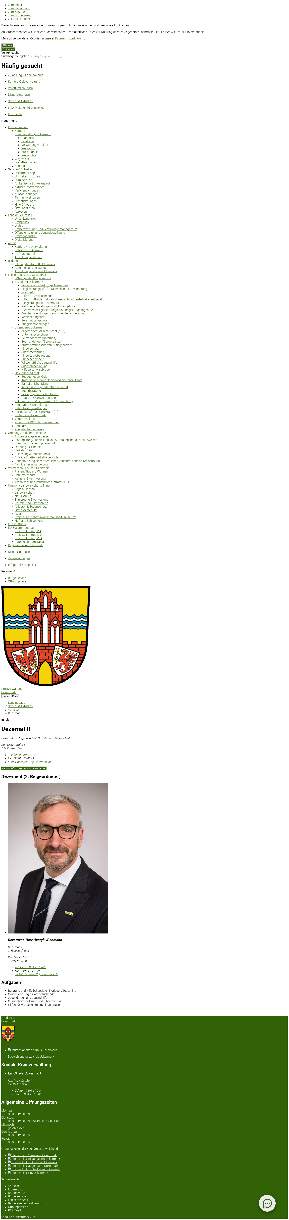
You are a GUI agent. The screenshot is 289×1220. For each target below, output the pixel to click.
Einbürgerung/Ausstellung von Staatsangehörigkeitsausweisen (56, 440)
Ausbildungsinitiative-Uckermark (36, 271)
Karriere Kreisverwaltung (31, 246)
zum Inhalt (15, 5)
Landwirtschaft (25, 492)
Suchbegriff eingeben (15, 56)
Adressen (21, 211)
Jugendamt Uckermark (30, 327)
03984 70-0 (28, 1090)
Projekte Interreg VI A (28, 538)
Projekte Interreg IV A (28, 534)
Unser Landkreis (25, 218)
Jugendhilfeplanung (34, 366)
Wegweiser (22, 159)
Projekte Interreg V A (28, 531)
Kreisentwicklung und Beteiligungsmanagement (46, 229)
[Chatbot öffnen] (267, 1203)
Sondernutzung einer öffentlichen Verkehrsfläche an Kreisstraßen (57, 461)
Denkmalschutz (25, 475)
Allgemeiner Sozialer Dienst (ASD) (43, 331)
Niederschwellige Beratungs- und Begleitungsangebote (57, 310)
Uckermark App (25, 173)
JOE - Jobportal (25, 253)
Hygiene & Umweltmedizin (38, 397)
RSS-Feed (14, 1210)
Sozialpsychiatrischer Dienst (40, 394)
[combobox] (44, 56)
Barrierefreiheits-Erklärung (25, 1203)
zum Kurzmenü (18, 12)
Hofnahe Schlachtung (29, 520)
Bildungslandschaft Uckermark (35, 264)
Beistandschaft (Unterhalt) (38, 338)
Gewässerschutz (26, 510)
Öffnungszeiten (25, 208)
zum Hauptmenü (19, 8)
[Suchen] (61, 57)
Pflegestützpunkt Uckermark (40, 303)
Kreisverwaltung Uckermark (33, 134)
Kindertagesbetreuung (36, 355)
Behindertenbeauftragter (31, 408)
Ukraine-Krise (23, 180)
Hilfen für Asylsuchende (36, 296)
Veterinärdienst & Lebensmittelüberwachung (44, 401)
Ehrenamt (21, 426)
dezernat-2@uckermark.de (30, 762)
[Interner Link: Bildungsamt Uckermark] (148, 1158)
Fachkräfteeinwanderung (31, 464)
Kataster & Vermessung (30, 478)
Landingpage (16, 702)
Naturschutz (23, 496)
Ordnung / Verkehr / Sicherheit (27, 433)
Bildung (13, 260)
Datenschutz (16, 1193)
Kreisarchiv (28, 155)
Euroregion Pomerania (29, 541)
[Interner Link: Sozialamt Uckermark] (148, 1155)
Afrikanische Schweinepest (32, 183)
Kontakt (20, 166)
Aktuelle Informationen (29, 187)
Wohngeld (28, 292)
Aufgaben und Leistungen (31, 267)
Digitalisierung (24, 239)
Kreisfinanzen (30, 152)
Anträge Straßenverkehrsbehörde (36, 457)
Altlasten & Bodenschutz (31, 506)
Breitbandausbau (26, 236)
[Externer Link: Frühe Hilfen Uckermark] (148, 1169)
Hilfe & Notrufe (24, 204)
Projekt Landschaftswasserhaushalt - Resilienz (45, 517)
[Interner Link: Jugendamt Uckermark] (148, 1165)
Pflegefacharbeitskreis (29, 429)
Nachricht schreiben (14, 768)
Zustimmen (8, 49)
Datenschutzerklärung (69, 38)
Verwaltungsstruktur (34, 145)
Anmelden (14, 1186)
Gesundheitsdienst (27, 373)
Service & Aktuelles (20, 169)
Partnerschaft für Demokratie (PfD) (38, 411)
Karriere (20, 130)
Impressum (15, 1189)
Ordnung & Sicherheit (28, 447)
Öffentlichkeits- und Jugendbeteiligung (40, 232)
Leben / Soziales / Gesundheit (27, 274)
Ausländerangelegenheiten (32, 436)
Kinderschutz (30, 348)
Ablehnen (7, 45)
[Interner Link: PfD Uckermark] (148, 1173)
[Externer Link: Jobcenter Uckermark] (148, 1162)
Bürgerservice (17, 578)
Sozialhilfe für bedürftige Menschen (44, 285)
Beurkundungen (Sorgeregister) (41, 341)
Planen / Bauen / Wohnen (31, 471)
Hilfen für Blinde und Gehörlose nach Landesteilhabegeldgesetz (62, 299)
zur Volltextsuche (19, 19)
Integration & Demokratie (31, 404)
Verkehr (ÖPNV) (25, 450)
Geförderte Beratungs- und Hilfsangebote (48, 306)
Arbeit (12, 243)
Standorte (27, 137)
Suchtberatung (31, 390)
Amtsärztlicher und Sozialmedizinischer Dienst (51, 380)
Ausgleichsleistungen (35, 324)
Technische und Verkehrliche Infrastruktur (42, 482)
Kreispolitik (22, 222)
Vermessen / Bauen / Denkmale (28, 468)
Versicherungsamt (33, 317)
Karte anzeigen (36, 768)
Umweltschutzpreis (27, 176)
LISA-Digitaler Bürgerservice (33, 278)
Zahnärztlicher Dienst (35, 383)
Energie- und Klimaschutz (31, 503)
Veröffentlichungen (27, 190)
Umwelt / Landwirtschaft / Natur (29, 485)
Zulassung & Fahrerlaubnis (32, 454)
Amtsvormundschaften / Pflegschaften (47, 345)
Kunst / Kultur (17, 524)
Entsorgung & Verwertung (31, 499)
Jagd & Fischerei (25, 489)
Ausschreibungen (26, 194)
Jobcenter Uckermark (29, 250)
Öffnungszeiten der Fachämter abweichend (29, 1148)
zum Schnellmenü (20, 15)
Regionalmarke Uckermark (25, 545)
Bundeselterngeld (32, 359)
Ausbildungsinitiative (28, 257)
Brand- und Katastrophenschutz (36, 443)
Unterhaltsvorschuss (35, 334)
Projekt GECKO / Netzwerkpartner (37, 422)
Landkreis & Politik (20, 215)
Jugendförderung (32, 352)
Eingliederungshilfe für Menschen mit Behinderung (54, 289)
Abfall (18, 513)
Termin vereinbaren (27, 197)
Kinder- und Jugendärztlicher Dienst (44, 387)
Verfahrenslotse (25, 418)
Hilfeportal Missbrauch (36, 369)
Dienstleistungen (26, 162)
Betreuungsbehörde (34, 376)
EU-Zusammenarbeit (21, 527)
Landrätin (27, 141)
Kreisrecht (28, 148)
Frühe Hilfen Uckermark (30, 415)
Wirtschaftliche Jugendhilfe (39, 362)
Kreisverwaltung (18, 127)
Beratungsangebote (34, 320)
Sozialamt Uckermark (29, 282)
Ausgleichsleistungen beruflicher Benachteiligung (53, 313)
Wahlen (20, 225)
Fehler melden (17, 1200)
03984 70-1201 (23, 755)
